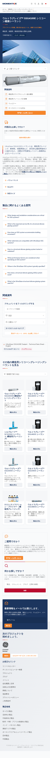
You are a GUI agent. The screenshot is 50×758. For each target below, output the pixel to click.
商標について (7, 690)
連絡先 (6, 656)
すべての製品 (7, 711)
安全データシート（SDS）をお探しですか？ (25, 333)
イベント (6, 680)
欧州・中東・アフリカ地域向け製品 (16, 721)
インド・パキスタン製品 (11, 725)
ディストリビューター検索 (12, 669)
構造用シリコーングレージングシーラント (20, 9)
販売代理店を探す (25, 137)
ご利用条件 (7, 701)
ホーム (4, 9)
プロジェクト (7, 673)
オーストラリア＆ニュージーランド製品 (17, 732)
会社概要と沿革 (8, 683)
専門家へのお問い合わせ (25, 113)
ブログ (5, 676)
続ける (8, 625)
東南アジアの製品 (9, 728)
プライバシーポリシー (11, 697)
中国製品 (6, 739)
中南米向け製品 (8, 718)
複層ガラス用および (29, 172)
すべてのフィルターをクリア (15, 328)
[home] (16, 3)
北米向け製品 (7, 715)
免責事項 (6, 694)
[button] (31, 4)
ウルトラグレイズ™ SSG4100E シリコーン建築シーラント (20, 11)
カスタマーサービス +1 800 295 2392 (24, 656)
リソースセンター (9, 666)
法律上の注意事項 (9, 687)
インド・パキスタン (20, 35)
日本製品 (6, 735)
